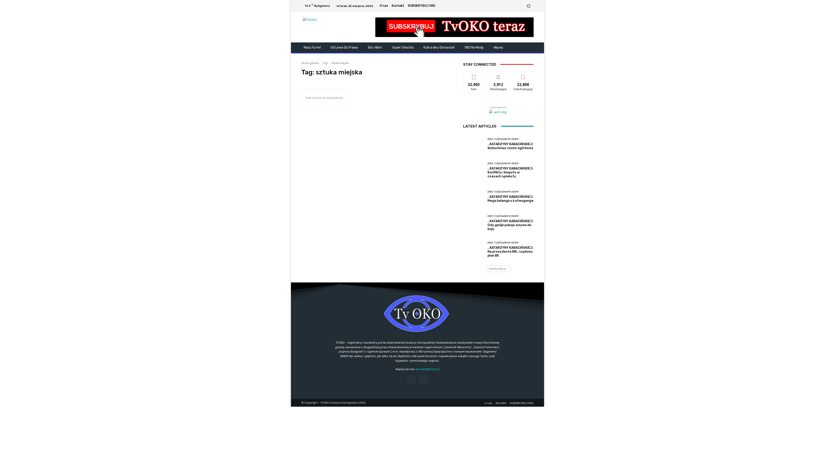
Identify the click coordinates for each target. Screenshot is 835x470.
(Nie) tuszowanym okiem (503, 139)
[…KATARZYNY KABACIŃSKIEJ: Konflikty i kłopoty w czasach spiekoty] (473, 170)
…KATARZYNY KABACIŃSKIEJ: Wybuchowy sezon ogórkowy (510, 146)
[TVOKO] (332, 27)
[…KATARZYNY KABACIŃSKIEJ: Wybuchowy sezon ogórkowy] (473, 143)
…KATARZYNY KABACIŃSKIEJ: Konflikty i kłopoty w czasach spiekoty (510, 172)
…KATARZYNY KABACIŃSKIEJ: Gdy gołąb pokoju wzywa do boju (510, 225)
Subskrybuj (523, 75)
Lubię (473, 75)
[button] (528, 6)
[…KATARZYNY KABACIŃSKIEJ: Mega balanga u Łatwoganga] (473, 196)
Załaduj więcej (497, 268)
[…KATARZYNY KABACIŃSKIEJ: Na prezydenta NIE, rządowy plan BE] (473, 249)
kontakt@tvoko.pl (427, 369)
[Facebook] (515, 5)
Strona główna (310, 63)
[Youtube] (520, 5)
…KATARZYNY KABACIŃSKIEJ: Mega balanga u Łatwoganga (510, 199)
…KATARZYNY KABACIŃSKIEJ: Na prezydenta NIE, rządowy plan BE (510, 251)
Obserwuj (498, 75)
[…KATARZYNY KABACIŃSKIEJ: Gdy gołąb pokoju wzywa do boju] (473, 222)
